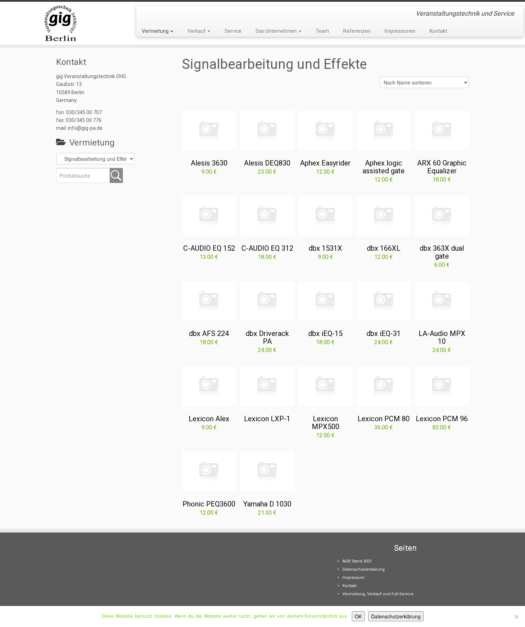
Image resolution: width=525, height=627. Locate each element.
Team (322, 31)
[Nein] (516, 616)
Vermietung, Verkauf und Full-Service (378, 594)
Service (233, 31)
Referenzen (356, 31)
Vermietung (156, 31)
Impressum (353, 577)
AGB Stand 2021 (357, 561)
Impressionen (400, 31)
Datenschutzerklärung (363, 569)
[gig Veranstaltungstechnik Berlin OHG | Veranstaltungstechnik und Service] (60, 23)
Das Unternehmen (277, 31)
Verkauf (197, 31)
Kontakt (438, 31)
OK (358, 616)
